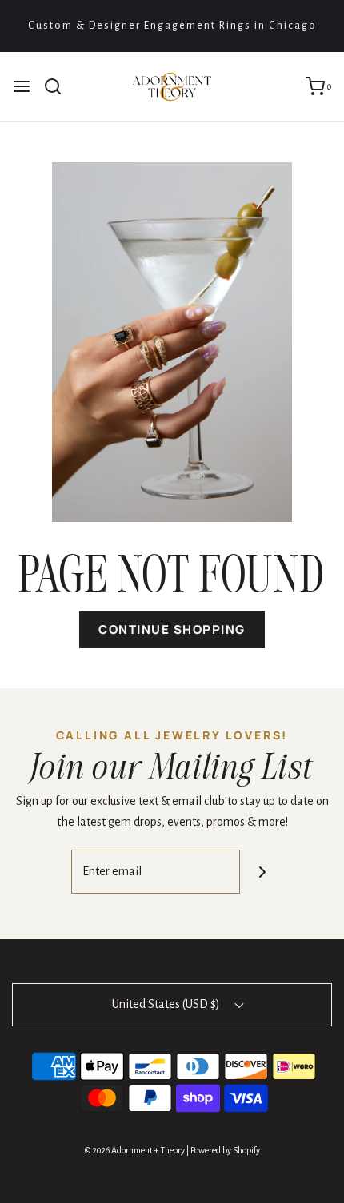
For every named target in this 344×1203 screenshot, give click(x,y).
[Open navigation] (21, 86)
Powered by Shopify (225, 1150)
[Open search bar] (58, 86)
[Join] (262, 872)
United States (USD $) (167, 1004)
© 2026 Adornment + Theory (135, 1150)
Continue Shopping (172, 629)
